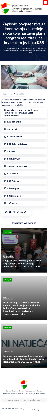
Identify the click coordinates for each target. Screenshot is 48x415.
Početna (5, 48)
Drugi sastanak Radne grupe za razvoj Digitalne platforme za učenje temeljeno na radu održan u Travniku (22, 263)
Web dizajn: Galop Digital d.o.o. (34, 410)
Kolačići (30, 400)
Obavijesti (13, 48)
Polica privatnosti (20, 400)
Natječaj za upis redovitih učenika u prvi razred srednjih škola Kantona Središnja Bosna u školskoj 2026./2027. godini (23, 358)
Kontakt (10, 400)
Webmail (37, 400)
